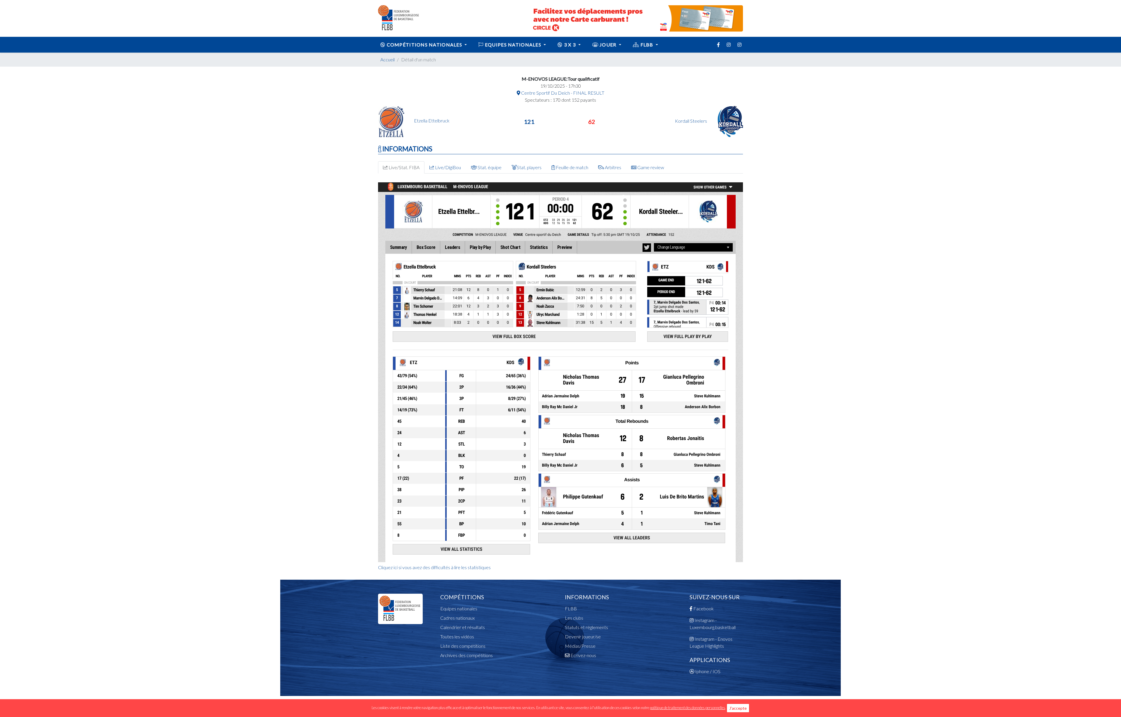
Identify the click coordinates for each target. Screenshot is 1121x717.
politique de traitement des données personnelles (687, 707)
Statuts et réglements (586, 627)
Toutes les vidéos (457, 636)
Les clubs (574, 618)
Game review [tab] (650, 167)
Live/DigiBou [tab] (447, 167)
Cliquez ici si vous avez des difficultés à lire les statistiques (434, 567)
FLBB (647, 44)
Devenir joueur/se (583, 636)
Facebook (703, 608)
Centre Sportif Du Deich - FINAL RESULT (562, 93)
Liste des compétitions (462, 646)
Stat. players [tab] (529, 167)
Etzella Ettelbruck (432, 121)
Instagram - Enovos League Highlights (711, 642)
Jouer (608, 44)
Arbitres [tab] (612, 167)
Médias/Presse (580, 646)
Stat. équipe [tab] (489, 167)
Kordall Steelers (691, 121)
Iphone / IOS (707, 671)
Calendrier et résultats (462, 627)
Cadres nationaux (457, 618)
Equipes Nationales (513, 44)
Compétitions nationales (424, 44)
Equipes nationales (458, 608)
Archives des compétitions (466, 655)
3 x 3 (570, 44)
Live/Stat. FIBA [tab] (403, 167)
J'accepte (738, 708)
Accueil (387, 59)
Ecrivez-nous (583, 655)
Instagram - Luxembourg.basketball (713, 623)
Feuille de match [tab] (571, 167)
